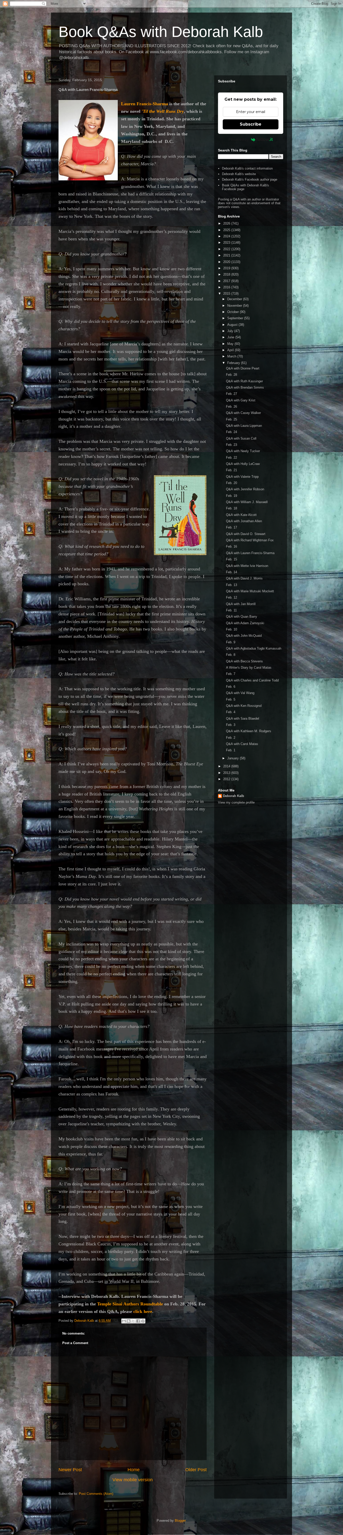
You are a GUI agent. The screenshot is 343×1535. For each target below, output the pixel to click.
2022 (227, 249)
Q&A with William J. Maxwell (247, 502)
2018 (227, 274)
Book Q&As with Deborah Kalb (161, 31)
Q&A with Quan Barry (241, 616)
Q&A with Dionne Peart (242, 368)
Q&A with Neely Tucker (243, 451)
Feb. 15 (231, 559)
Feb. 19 (231, 496)
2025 (227, 230)
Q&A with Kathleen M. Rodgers (248, 731)
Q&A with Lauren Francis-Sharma (250, 553)
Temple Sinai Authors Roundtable (130, 1303)
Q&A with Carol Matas (242, 744)
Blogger (180, 1520)
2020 (227, 262)
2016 (227, 287)
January (233, 758)
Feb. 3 (230, 725)
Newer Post (70, 1469)
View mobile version (132, 1479)
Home (134, 1469)
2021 (227, 255)
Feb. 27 (231, 394)
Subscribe (250, 124)
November (235, 305)
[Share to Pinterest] (142, 1321)
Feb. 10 (231, 629)
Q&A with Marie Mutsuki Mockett (250, 591)
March (232, 356)
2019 (227, 268)
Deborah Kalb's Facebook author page (249, 179)
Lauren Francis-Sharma (144, 103)
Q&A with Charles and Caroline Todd (252, 680)
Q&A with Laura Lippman (244, 426)
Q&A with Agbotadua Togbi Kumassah (253, 648)
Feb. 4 (230, 712)
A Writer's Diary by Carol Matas (248, 667)
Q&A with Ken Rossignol (244, 706)
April (231, 350)
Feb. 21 (231, 470)
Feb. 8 (230, 655)
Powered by (238, 139)
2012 (227, 779)
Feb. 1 (230, 750)
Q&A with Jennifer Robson (245, 489)
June (231, 337)
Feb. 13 (231, 585)
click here (142, 1311)
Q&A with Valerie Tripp (242, 477)
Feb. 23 (231, 445)
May (231, 344)
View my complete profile (236, 802)
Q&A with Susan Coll (241, 438)
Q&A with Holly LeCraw (243, 464)
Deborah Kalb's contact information (247, 168)
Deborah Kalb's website (239, 174)
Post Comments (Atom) (96, 1494)
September (235, 318)
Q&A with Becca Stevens (244, 661)
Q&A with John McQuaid (244, 636)
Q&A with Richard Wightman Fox (250, 540)
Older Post (196, 1469)
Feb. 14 (231, 572)
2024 (227, 236)
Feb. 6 (230, 687)
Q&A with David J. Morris (244, 578)
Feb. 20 (231, 483)
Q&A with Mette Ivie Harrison (247, 566)
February (234, 363)
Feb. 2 (230, 737)
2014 (227, 766)
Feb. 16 (231, 546)
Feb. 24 (231, 432)
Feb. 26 (231, 406)
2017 (227, 281)
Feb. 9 (230, 642)
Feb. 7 (230, 674)
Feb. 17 (231, 527)
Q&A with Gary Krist (240, 400)
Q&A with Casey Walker (243, 413)
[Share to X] (133, 1321)
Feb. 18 (231, 508)
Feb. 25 (231, 419)
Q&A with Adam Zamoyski (245, 623)
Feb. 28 (231, 375)
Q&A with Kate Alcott (241, 515)
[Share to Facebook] (138, 1321)
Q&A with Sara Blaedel (242, 718)
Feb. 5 (230, 699)
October (233, 312)
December (235, 299)
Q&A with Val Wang (240, 693)
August (233, 325)
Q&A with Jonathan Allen (244, 521)
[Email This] (123, 1321)
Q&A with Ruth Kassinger (244, 381)
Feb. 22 (231, 457)
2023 (227, 242)
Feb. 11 (231, 610)
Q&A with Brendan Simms (245, 387)
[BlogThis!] (128, 1321)
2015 (227, 293)
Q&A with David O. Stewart (245, 534)
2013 (227, 773)
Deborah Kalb (233, 796)
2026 (227, 223)
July (230, 331)
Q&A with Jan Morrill (241, 604)
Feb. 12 (231, 597)
